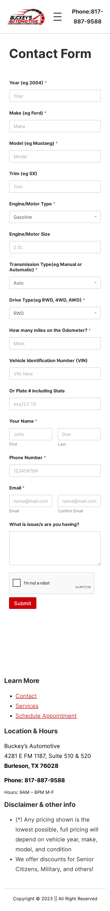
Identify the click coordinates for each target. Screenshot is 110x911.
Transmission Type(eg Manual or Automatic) (45, 267)
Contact (26, 696)
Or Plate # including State (37, 391)
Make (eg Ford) (28, 113)
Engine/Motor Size (29, 234)
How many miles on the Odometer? (50, 330)
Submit (22, 603)
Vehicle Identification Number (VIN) (48, 360)
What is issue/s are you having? (44, 524)
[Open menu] (57, 16)
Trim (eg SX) (23, 173)
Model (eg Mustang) (33, 143)
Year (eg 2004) (28, 82)
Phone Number (27, 457)
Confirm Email (70, 510)
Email (14, 510)
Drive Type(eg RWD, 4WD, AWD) (47, 300)
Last (62, 444)
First (13, 444)
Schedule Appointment (46, 715)
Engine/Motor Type (32, 204)
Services (27, 705)
